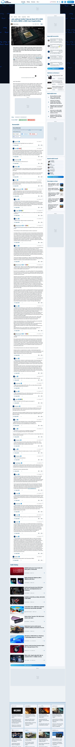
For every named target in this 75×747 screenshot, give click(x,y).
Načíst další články (28, 665)
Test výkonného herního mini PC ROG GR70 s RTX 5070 (44, 724)
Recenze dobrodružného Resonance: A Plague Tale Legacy (57, 716)
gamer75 (16, 141)
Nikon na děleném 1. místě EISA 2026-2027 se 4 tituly (53, 184)
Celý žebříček (55, 176)
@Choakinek (16, 421)
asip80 (17, 210)
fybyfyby (16, 166)
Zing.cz (49, 190)
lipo (16, 449)
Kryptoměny (24, 16)
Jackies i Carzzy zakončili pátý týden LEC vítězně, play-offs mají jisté (53, 200)
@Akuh (15, 190)
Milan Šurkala (15, 24)
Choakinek (17, 406)
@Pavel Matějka (17, 476)
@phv (16, 385)
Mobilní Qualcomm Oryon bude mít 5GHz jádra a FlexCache (33, 568)
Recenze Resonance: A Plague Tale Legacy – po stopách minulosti (43, 740)
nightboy (16, 556)
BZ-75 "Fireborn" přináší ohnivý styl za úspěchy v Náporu (29, 743)
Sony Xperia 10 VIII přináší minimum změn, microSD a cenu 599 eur (57, 743)
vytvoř (41, 129)
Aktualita (15, 16)
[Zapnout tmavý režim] (65, 2)
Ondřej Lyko (27, 650)
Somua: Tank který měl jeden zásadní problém (30, 739)
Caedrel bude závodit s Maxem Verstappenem (16, 744)
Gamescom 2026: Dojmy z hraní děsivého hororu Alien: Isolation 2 (30, 716)
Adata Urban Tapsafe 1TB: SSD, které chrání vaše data (34, 617)
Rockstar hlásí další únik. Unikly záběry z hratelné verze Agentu (17, 716)
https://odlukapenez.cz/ (32, 488)
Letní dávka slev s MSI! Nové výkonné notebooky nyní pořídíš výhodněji (34, 607)
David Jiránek (27, 660)
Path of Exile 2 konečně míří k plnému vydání (44, 744)
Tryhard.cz (50, 202)
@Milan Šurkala (17, 201)
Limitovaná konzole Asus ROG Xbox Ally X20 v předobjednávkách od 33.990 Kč (34, 589)
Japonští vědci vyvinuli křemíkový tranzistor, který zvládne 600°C (44, 716)
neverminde (17, 159)
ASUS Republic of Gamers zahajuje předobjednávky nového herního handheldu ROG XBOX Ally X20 (16, 721)
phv (16, 376)
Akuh (16, 180)
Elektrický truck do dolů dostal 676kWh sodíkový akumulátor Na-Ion (34, 627)
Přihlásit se (70, 1)
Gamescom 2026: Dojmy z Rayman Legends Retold (30, 720)
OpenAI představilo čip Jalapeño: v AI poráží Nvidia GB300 (44, 720)
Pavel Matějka (18, 463)
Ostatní (19, 16)
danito (17, 521)
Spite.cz (49, 196)
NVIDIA (28, 16)
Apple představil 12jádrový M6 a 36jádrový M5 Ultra (33, 578)
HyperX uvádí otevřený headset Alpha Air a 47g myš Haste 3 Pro (34, 646)
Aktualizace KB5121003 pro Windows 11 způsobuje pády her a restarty (34, 636)
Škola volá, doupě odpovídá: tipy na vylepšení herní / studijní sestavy (34, 656)
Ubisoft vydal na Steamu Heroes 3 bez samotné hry (53, 189)
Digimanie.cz (50, 186)
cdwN (16, 148)
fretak (17, 493)
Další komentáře (55, 68)
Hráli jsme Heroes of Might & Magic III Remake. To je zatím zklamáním (53, 194)
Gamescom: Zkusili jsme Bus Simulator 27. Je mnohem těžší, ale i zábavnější (53, 206)
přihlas (29, 129)
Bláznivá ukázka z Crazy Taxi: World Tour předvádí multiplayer (30, 724)
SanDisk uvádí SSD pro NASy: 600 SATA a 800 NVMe (35, 597)
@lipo (16, 457)
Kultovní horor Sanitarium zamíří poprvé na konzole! (16, 726)
